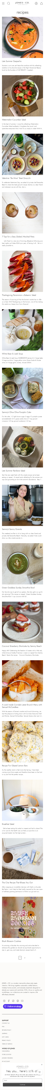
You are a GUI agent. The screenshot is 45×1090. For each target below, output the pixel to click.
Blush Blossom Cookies (11, 941)
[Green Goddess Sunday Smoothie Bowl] (22, 563)
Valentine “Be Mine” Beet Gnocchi (16, 178)
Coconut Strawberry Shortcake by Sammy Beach (22, 646)
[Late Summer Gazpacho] (22, 37)
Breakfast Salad (8, 824)
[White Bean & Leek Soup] (22, 330)
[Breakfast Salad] (22, 800)
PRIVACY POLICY (6, 1040)
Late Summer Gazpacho (12, 61)
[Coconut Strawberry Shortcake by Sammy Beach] (22, 622)
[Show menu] (3, 3)
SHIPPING (4, 1033)
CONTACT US (5, 1023)
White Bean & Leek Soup (12, 354)
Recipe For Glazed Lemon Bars (15, 765)
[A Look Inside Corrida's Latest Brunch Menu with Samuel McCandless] (22, 681)
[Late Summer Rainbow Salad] (22, 446)
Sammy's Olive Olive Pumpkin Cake (16, 412)
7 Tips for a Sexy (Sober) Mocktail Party (18, 236)
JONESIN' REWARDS (7, 1058)
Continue (22, 1085)
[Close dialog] (42, 1064)
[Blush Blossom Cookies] (22, 917)
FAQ (3, 1026)
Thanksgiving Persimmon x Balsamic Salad (19, 295)
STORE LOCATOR (6, 1054)
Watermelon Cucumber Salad (14, 119)
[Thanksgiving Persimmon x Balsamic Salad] (22, 271)
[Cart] (41, 3)
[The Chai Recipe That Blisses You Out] (22, 858)
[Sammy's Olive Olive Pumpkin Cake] (22, 388)
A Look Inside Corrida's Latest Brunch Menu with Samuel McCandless (22, 706)
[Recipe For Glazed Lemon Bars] (22, 741)
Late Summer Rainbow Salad (13, 470)
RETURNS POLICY (6, 1030)
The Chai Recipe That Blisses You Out (17, 882)
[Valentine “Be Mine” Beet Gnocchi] (22, 154)
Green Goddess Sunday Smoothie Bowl (18, 587)
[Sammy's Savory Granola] (22, 505)
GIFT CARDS (5, 1037)
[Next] (35, 958)
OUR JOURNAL (6, 1051)
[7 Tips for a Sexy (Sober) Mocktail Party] (22, 212)
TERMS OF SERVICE (7, 1044)
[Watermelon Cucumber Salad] (22, 95)
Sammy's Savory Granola (12, 529)
